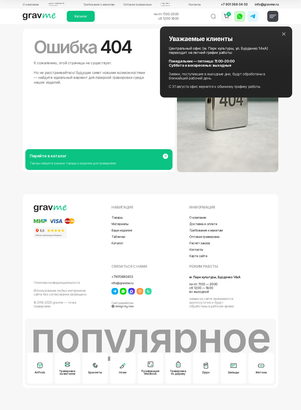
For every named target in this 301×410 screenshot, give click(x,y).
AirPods (40, 372)
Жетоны (261, 372)
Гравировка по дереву (178, 372)
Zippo (206, 372)
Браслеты (95, 372)
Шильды (233, 372)
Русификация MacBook (150, 372)
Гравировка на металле (67, 372)
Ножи (122, 372)
